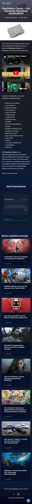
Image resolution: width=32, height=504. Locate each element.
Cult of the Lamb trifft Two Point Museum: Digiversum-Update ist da (15, 317)
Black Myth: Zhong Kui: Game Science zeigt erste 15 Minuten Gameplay (14, 347)
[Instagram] (18, 494)
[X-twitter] (13, 494)
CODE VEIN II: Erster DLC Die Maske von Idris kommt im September (16, 258)
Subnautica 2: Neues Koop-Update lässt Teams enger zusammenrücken (15, 472)
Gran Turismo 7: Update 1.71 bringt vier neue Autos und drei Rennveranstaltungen (15, 441)
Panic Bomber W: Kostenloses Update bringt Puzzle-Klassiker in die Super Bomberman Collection (15, 409)
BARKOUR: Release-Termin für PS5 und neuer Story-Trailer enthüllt (15, 287)
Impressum (11, 498)
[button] (28, 3)
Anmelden (24, 199)
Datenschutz (20, 498)
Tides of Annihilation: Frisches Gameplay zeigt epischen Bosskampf (14, 378)
